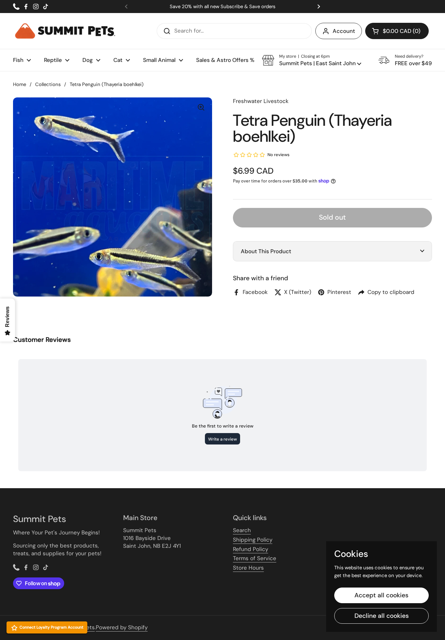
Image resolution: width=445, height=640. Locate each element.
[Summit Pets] (65, 31)
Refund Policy (250, 549)
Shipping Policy (252, 539)
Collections (48, 84)
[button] (311, 60)
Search (242, 530)
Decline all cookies (381, 616)
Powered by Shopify (122, 627)
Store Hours (248, 567)
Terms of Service (254, 558)
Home (19, 84)
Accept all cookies (381, 595)
